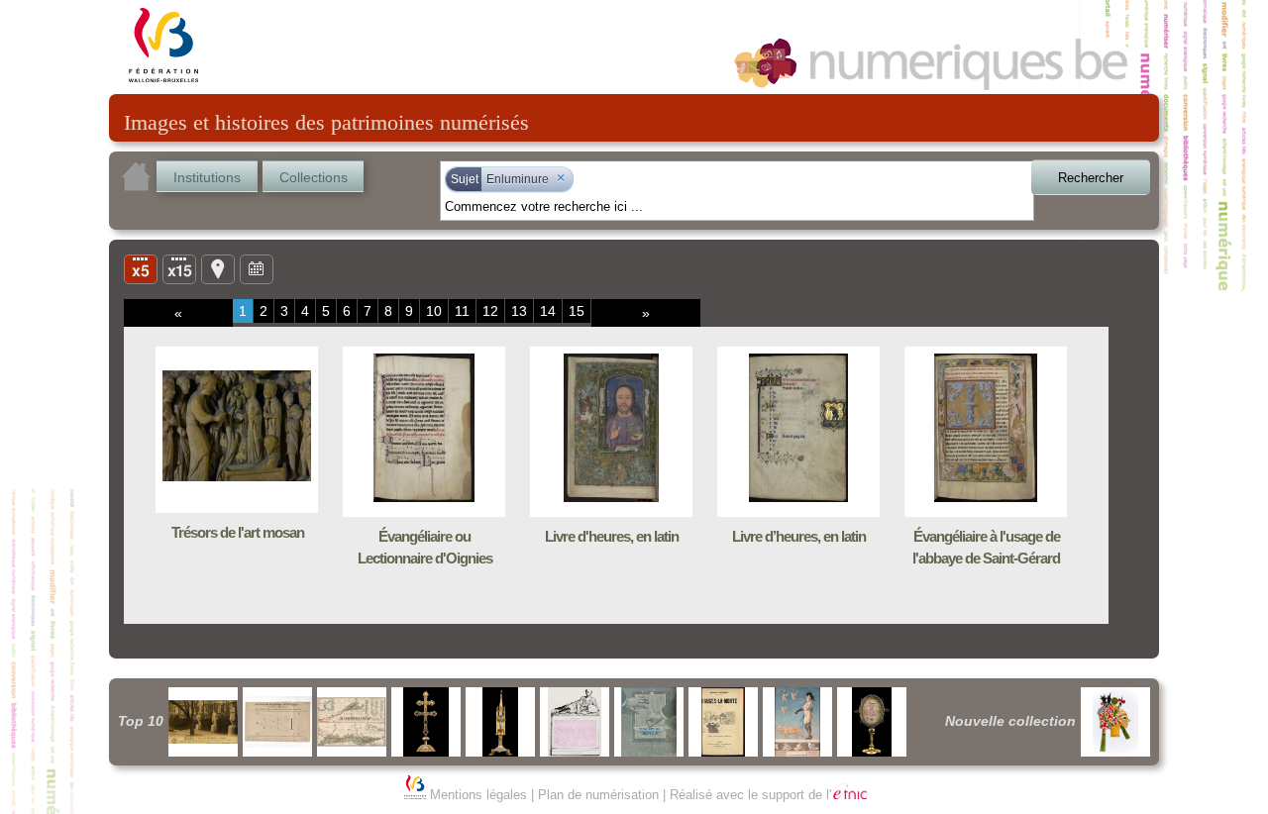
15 (576, 311)
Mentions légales (478, 794)
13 (519, 311)
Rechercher (1090, 177)
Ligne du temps (256, 268)
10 (434, 311)
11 (462, 311)
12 (490, 311)
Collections (313, 177)
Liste (179, 268)
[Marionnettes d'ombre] (1115, 722)
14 (548, 311)
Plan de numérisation (598, 794)
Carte (218, 268)
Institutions (207, 177)
